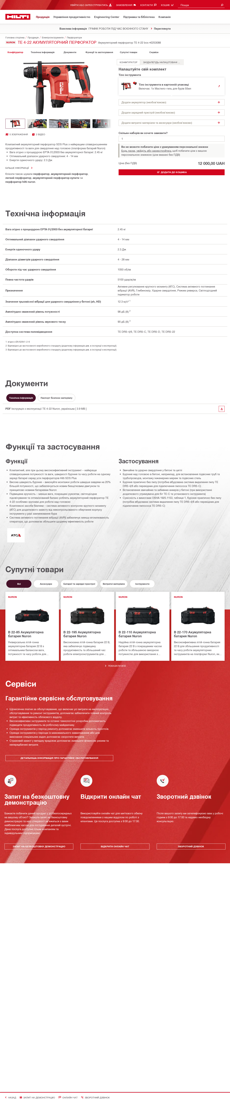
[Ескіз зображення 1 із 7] (15, 124)
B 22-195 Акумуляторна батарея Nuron (82, 634)
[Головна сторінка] (17, 17)
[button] (172, 86)
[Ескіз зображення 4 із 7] (80, 124)
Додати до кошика (174, 172)
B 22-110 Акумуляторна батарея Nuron (137, 634)
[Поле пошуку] (222, 5)
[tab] (15, 52)
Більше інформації (17, 167)
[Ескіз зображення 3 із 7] (59, 124)
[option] (128, 62)
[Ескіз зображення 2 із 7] (37, 124)
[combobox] (201, 5)
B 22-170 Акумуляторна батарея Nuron (192, 634)
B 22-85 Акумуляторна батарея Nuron (25, 634)
